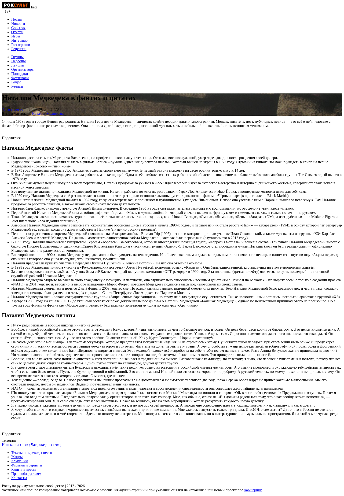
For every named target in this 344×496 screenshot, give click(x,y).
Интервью (19, 40)
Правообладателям (26, 474)
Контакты (19, 478)
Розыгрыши (20, 45)
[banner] (16, 7)
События (18, 28)
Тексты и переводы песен (31, 453)
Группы (17, 57)
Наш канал (16, 445)
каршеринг (253, 490)
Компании (19, 461)
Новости (18, 24)
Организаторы (22, 69)
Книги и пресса (23, 469)
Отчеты (17, 32)
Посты (16, 19)
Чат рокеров (46, 445)
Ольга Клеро (13, 109)
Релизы (17, 86)
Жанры (17, 457)
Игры (15, 36)
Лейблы (17, 65)
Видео (16, 82)
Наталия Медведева (48, 113)
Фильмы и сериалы (26, 465)
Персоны (18, 61)
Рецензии (18, 49)
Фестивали (20, 78)
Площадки (19, 74)
